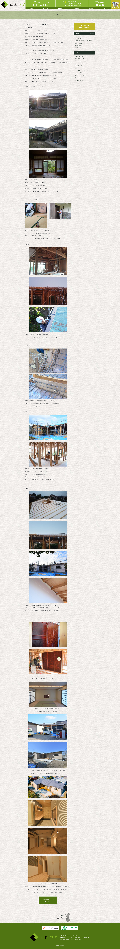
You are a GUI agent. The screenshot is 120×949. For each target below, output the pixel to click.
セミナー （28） (79, 63)
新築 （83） (78, 68)
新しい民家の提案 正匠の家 (13, 5)
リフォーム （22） (79, 56)
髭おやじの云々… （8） (80, 60)
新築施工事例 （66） (80, 80)
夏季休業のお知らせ (79, 43)
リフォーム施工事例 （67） (81, 72)
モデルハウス (45, 8)
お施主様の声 (76, 8)
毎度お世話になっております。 (82, 45)
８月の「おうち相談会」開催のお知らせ (84, 40)
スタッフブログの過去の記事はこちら (84, 26)
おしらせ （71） (79, 65)
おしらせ (91, 8)
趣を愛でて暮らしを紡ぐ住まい (82, 47)
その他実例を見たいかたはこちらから (48, 900)
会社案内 (104, 8)
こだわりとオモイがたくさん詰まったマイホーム (84, 37)
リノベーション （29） (80, 70)
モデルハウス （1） (79, 75)
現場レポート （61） (80, 58)
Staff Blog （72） (79, 77)
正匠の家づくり (61, 8)
